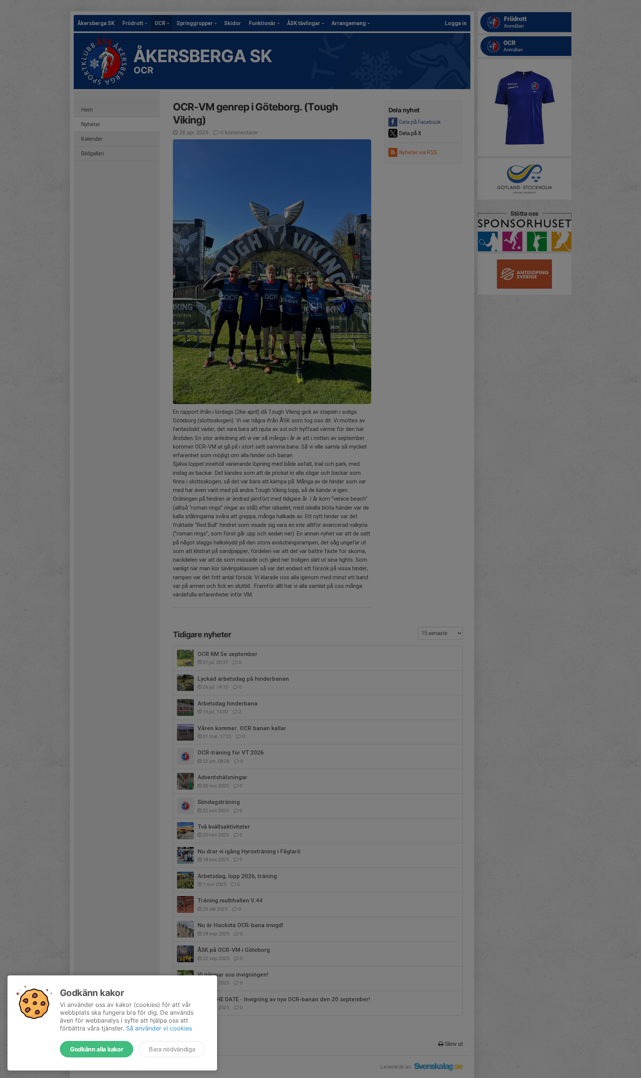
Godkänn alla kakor (96, 1049)
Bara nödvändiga (172, 1049)
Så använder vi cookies (159, 1028)
